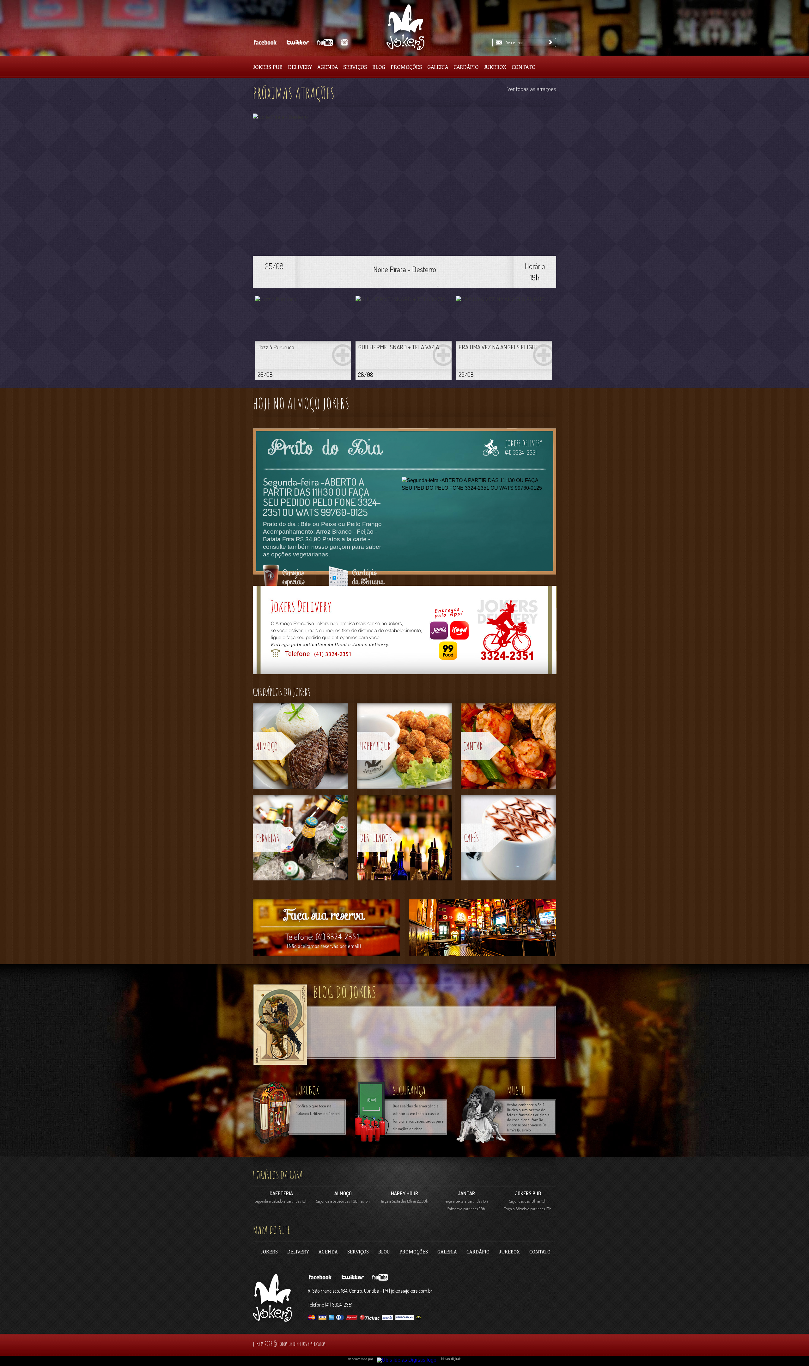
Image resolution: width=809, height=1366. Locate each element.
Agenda (327, 66)
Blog (378, 66)
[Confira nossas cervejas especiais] (287, 579)
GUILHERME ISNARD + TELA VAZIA (398, 347)
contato (539, 1251)
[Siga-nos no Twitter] (297, 42)
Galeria (437, 66)
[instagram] (344, 42)
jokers (269, 1251)
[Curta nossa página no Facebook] (265, 42)
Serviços (355, 66)
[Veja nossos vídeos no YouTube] (326, 42)
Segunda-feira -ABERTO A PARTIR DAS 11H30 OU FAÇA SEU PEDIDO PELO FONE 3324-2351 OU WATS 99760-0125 (322, 496)
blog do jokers (344, 992)
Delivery (300, 66)
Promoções (406, 66)
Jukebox (495, 66)
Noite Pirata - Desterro (404, 269)
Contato (523, 66)
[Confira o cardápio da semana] (357, 579)
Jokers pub (268, 66)
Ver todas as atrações (531, 89)
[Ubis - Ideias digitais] (409, 1358)
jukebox (307, 1090)
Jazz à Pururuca (276, 347)
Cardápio (465, 66)
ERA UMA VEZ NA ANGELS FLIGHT (498, 347)
